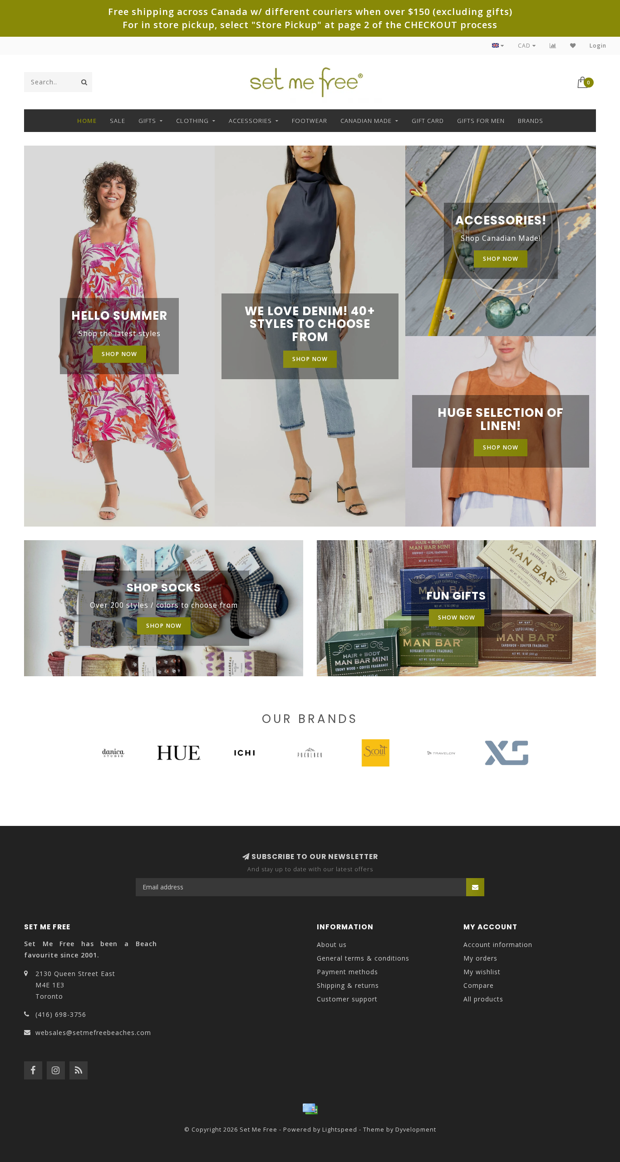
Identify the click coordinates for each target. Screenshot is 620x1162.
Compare (478, 985)
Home (87, 121)
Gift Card (428, 121)
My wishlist (482, 971)
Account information (497, 944)
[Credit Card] (310, 1109)
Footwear (309, 121)
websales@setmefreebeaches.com (93, 1032)
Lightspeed (339, 1129)
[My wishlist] (573, 45)
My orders (480, 958)
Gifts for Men (481, 121)
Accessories (250, 121)
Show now (456, 617)
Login (598, 45)
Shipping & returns (348, 985)
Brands (530, 121)
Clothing (192, 121)
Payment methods (347, 971)
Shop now (119, 354)
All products (483, 999)
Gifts (147, 121)
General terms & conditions (363, 958)
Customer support (347, 999)
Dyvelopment (415, 1129)
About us (332, 944)
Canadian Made (366, 121)
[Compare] (553, 45)
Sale (117, 121)
